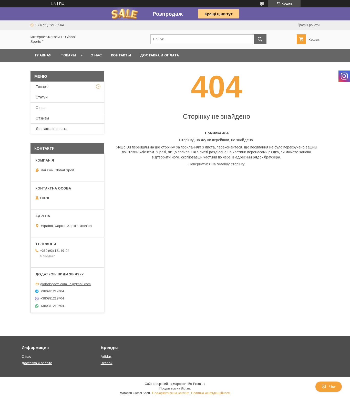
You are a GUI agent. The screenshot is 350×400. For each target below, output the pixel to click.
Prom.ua (199, 384)
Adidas (106, 356)
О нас (96, 55)
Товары (68, 55)
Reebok (106, 363)
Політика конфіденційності (210, 393)
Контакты (121, 55)
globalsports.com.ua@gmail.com (65, 284)
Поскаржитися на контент (170, 393)
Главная (43, 55)
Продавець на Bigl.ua (175, 388)
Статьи (42, 97)
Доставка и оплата (159, 55)
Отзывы (42, 118)
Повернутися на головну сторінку (217, 164)
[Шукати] (260, 39)
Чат (332, 387)
